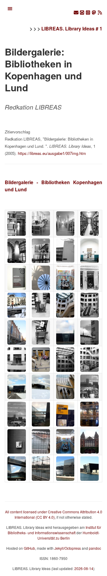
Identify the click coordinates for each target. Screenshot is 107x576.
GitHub (29, 548)
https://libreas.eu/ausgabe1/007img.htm (52, 153)
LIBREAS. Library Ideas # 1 (71, 28)
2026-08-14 (83, 568)
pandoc (95, 548)
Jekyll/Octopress (67, 548)
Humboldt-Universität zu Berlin (68, 535)
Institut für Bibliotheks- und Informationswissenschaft (54, 530)
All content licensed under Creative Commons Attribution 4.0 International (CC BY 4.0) (53, 514)
